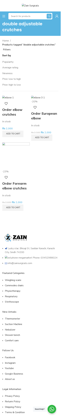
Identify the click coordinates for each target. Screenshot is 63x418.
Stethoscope (12, 301)
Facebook (10, 357)
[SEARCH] (49, 16)
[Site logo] (30, 5)
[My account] (57, 16)
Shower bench (12, 335)
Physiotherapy (12, 291)
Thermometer (12, 318)
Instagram (10, 363)
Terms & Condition (15, 412)
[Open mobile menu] (4, 16)
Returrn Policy (12, 401)
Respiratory (11, 296)
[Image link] (16, 237)
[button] (12, 134)
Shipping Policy (13, 407)
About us (10, 379)
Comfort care (12, 340)
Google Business (14, 373)
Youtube (9, 368)
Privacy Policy (12, 396)
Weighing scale (13, 280)
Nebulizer (10, 329)
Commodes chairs (14, 285)
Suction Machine (13, 324)
